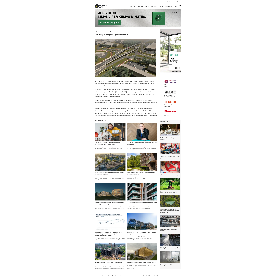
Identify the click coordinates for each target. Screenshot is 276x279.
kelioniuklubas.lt (112, 275)
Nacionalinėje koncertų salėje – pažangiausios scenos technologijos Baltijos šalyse (109, 203)
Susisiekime (169, 1)
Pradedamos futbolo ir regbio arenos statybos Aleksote (141, 262)
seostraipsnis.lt (154, 275)
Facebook (175, 1)
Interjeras (154, 6)
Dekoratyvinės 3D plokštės (167, 265)
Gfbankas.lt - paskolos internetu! (169, 85)
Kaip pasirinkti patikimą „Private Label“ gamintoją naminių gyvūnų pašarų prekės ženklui (108, 143)
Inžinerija (140, 6)
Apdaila (147, 6)
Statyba (132, 6)
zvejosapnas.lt (140, 275)
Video (175, 6)
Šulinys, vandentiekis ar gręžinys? (169, 192)
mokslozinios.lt (132, 275)
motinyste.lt (147, 275)
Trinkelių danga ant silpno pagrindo (169, 247)
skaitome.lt (125, 275)
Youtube (179, 1)
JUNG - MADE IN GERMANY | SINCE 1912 (170, 96)
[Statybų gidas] (101, 7)
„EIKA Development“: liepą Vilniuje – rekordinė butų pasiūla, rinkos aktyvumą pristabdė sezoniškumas (108, 263)
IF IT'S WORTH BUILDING (167, 114)
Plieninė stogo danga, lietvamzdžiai (169, 105)
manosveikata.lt (99, 275)
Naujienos (168, 6)
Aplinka (161, 6)
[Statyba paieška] (180, 6)
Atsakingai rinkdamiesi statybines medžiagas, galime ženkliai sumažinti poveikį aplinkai (169, 211)
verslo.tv (105, 275)
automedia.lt (119, 275)
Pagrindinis (97, 31)
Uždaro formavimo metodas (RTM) (169, 175)
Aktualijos (103, 31)
